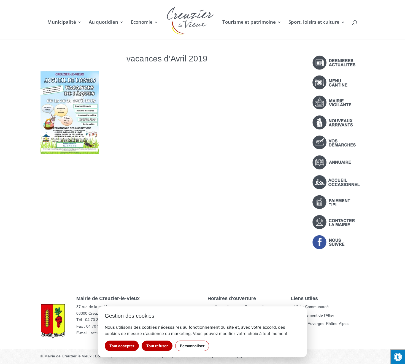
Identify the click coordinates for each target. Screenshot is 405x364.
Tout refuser (157, 346)
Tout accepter (121, 346)
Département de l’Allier (314, 315)
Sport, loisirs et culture (313, 22)
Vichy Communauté (312, 306)
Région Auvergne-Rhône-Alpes (322, 323)
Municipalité (61, 22)
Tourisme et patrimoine (249, 22)
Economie (142, 22)
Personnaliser (192, 346)
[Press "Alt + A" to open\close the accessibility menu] (397, 356)
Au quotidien (103, 22)
